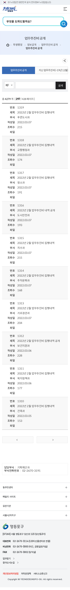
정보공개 (31, 44)
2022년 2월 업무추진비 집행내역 (35, 112)
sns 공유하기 (64, 60)
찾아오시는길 (9, 562)
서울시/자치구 (9, 515)
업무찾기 (7, 558)
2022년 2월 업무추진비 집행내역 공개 (38, 341)
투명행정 (17, 44)
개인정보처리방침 (11, 573)
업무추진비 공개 (49, 44)
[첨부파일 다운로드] (19, 132)
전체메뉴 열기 (65, 9)
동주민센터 (8, 487)
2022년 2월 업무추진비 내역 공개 (36, 210)
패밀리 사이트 (9, 496)
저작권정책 (26, 573)
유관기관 (7, 506)
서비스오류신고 (40, 573)
